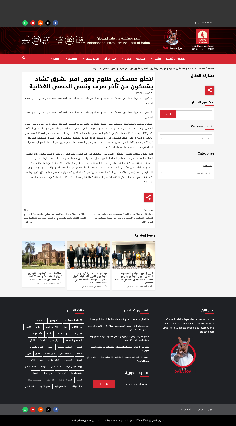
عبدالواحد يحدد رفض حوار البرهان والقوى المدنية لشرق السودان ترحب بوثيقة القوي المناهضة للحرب (90, 278)
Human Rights (73, 320)
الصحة (79, 347)
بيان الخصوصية (204, 409)
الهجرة (79, 360)
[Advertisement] (118, 9)
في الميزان (47, 373)
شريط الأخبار (30, 367)
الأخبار (157, 58)
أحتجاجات (41, 320)
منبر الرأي (110, 58)
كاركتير (79, 380)
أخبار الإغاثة (77, 327)
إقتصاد (28, 327)
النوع (29, 353)
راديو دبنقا (92, 58)
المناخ (37, 353)
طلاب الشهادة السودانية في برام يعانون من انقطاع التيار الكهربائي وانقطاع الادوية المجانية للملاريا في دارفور (55, 216)
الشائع (32, 340)
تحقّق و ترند (53, 360)
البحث (168, 114)
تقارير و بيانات (37, 360)
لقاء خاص (50, 380)
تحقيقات (68, 360)
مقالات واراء (77, 386)
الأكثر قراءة (37, 334)
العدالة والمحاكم (36, 347)
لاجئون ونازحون (65, 380)
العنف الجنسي (66, 353)
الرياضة (72, 58)
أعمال (65, 327)
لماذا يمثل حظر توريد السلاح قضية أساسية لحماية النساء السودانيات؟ (119, 319)
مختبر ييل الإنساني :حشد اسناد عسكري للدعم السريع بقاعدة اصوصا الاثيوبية (120, 348)
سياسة (140, 58)
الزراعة (42, 340)
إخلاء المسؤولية (188, 409)
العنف (79, 353)
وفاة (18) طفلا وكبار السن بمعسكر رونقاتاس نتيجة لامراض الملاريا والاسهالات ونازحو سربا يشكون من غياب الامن (123, 216)
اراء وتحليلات (61, 334)
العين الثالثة (50, 353)
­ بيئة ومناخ (55, 320)
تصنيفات (207, 166)
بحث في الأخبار (203, 102)
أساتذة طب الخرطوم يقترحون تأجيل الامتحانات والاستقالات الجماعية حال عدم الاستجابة (45, 276)
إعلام (38, 327)
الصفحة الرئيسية (176, 58)
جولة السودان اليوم (74, 367)
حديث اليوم (56, 367)
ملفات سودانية (61, 386)
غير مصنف (61, 373)
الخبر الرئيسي (55, 340)
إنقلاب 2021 (77, 334)
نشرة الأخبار (45, 386)
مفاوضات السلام (34, 380)
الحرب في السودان (74, 340)
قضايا (127, 58)
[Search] (24, 58)
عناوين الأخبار (76, 373)
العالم (50, 347)
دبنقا (56, 58)
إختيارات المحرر (51, 327)
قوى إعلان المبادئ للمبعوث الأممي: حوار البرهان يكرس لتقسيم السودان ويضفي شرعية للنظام (134, 278)
